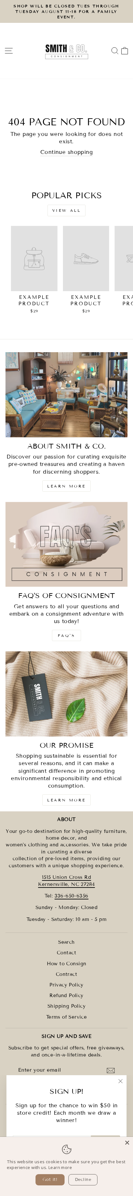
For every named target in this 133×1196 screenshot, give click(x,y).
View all (66, 210)
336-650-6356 (71, 896)
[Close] (127, 1142)
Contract (66, 974)
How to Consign (67, 964)
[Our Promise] (66, 693)
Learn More (66, 486)
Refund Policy (66, 995)
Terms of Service (66, 1017)
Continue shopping (66, 152)
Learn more (60, 1167)
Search (66, 942)
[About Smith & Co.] (66, 394)
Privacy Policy (66, 985)
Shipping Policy (66, 1006)
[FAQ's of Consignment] (66, 544)
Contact (66, 953)
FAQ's (67, 635)
